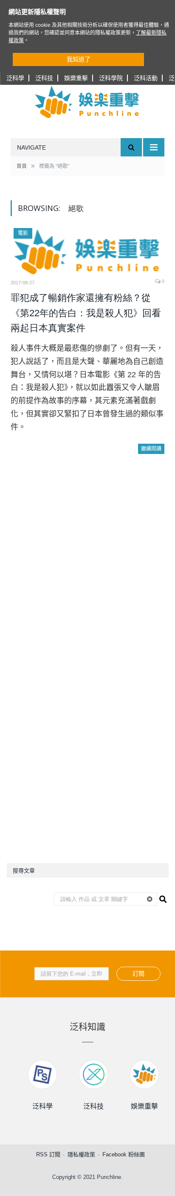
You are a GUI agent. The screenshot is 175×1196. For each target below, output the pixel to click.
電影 (23, 233)
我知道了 (78, 59)
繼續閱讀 (151, 449)
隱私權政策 (81, 1154)
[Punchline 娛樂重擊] (87, 102)
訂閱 (138, 973)
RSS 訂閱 (48, 1154)
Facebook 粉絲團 (123, 1154)
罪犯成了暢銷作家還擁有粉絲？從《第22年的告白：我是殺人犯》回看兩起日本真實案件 (86, 312)
